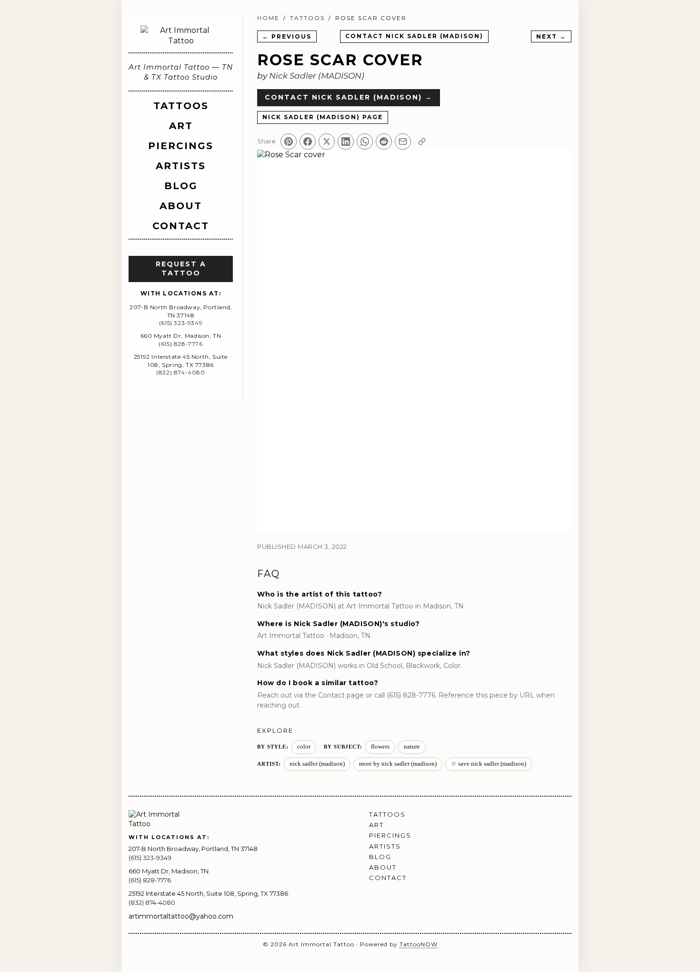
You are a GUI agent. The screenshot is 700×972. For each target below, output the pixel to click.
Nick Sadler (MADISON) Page (322, 117)
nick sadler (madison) (317, 763)
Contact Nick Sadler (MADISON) (414, 36)
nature (412, 746)
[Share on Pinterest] (288, 141)
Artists (181, 166)
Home (268, 17)
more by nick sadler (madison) (398, 763)
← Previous (286, 36)
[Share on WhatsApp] (365, 141)
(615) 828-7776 (180, 343)
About (181, 206)
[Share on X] (327, 141)
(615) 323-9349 (180, 322)
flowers (380, 746)
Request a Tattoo (181, 269)
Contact (180, 226)
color (303, 746)
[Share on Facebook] (308, 141)
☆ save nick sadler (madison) (488, 763)
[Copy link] (422, 141)
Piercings (180, 146)
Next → (551, 36)
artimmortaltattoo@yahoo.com (181, 916)
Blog (181, 186)
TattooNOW (419, 944)
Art (181, 126)
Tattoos (181, 105)
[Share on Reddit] (384, 141)
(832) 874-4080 (180, 372)
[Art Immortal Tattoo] (180, 36)
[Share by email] (403, 141)
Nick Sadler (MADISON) (316, 76)
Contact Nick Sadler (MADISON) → (348, 97)
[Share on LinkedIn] (346, 141)
